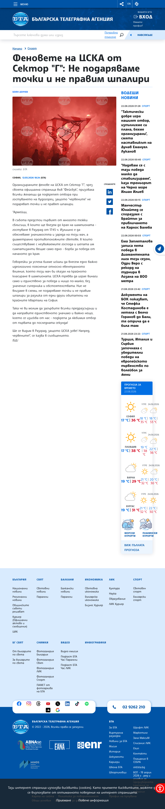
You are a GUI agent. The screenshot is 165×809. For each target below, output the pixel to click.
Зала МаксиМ (141, 738)
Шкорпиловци (118, 772)
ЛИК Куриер (116, 604)
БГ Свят (17, 642)
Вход (146, 17)
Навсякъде (145, 35)
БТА (111, 721)
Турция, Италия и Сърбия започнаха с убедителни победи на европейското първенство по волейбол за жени (136, 357)
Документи (116, 756)
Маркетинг (140, 732)
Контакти (140, 753)
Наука (112, 593)
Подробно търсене (111, 35)
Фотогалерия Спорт (45, 678)
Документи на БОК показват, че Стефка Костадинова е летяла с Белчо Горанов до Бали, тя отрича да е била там (136, 310)
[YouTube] (49, 704)
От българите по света (21, 653)
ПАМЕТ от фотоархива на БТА (45, 688)
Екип (136, 748)
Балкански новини (67, 590)
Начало (17, 48)
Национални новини (20, 590)
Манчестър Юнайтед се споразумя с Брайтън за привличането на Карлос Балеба (136, 216)
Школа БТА (115, 767)
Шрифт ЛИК (141, 727)
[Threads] (39, 704)
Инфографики (95, 642)
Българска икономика (92, 598)
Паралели (42, 596)
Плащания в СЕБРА (140, 760)
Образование (117, 598)
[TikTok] (78, 704)
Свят (40, 579)
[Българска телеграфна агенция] (20, 727)
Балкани (67, 579)
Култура (114, 588)
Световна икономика (92, 590)
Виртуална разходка (116, 734)
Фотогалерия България (45, 653)
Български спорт (139, 598)
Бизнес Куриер (94, 605)
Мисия (113, 746)
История (114, 751)
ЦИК (15, 631)
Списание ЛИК (142, 743)
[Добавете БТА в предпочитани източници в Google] (59, 710)
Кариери (114, 762)
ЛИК (112, 579)
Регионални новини (19, 598)
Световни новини (43, 590)
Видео (65, 642)
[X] (59, 704)
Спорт (32, 48)
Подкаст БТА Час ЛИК (69, 666)
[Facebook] (20, 704)
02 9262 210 (133, 707)
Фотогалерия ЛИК (45, 670)
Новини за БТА (118, 741)
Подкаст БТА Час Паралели (69, 658)
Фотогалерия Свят (45, 661)
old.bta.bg (139, 767)
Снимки (42, 642)
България (19, 579)
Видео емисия (69, 651)
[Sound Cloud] (49, 710)
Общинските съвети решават (20, 608)
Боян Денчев (20, 91)
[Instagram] (30, 704)
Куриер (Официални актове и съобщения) (19, 621)
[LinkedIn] (68, 704)
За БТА (113, 727)
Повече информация (93, 800)
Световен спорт (139, 590)
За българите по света (21, 661)
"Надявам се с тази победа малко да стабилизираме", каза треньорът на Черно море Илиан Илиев (136, 178)
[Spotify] (88, 704)
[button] (122, 4)
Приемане (63, 800)
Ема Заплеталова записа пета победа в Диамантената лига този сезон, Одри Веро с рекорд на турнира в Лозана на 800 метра (137, 261)
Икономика (94, 579)
